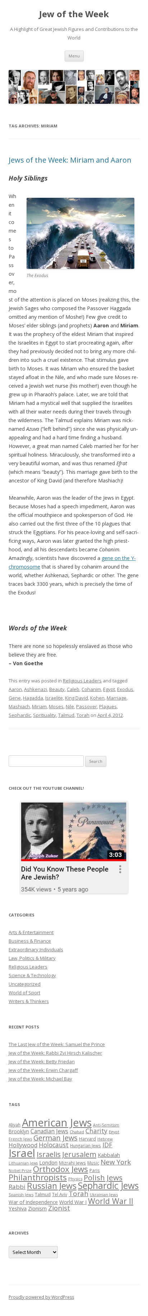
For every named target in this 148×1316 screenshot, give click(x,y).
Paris (94, 1170)
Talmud (66, 715)
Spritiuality (44, 715)
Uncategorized (25, 984)
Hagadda (33, 698)
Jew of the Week (74, 14)
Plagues (108, 706)
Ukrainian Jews (104, 1194)
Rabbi (17, 1186)
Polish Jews (103, 1177)
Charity (96, 1130)
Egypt (109, 689)
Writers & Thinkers (29, 1001)
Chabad (77, 1131)
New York (116, 1162)
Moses (56, 706)
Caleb (73, 689)
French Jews (20, 1139)
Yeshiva (18, 1208)
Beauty (57, 689)
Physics (75, 1178)
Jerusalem (79, 1154)
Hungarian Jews (85, 1145)
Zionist (59, 1208)
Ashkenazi (35, 689)
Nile (70, 706)
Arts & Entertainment (31, 932)
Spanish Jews (21, 1194)
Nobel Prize (20, 1170)
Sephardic (20, 715)
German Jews (55, 1138)
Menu (74, 56)
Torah (83, 715)
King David (76, 698)
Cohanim (91, 689)
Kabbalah (109, 1154)
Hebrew (105, 1139)
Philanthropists (38, 1177)
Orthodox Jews (60, 1169)
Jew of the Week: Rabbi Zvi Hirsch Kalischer (55, 1053)
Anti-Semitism (106, 1125)
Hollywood (23, 1145)
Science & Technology (32, 975)
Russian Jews (52, 1185)
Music (93, 1163)
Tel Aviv (59, 1194)
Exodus (125, 689)
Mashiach (19, 706)
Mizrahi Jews (72, 1162)
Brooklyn (19, 1131)
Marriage (116, 698)
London (48, 1162)
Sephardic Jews (108, 1185)
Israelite (54, 698)
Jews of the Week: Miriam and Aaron (70, 160)
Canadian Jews (49, 1131)
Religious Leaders (82, 680)
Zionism (37, 1208)
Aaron (15, 689)
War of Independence (33, 1202)
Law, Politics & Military (32, 958)
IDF (107, 1144)
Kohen (97, 698)
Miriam (39, 706)
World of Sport (24, 992)
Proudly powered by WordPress (41, 1297)
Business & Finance (30, 941)
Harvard (87, 1139)
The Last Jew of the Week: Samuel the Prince (57, 1044)
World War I (73, 1202)
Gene (15, 698)
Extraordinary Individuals (36, 949)
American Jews (57, 1122)
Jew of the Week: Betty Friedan (42, 1061)
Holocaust (54, 1144)
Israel (22, 1153)
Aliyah (14, 1125)
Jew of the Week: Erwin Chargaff (43, 1070)
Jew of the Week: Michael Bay (40, 1078)
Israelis (49, 1154)
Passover (86, 706)
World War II (110, 1201)
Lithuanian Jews (23, 1163)
